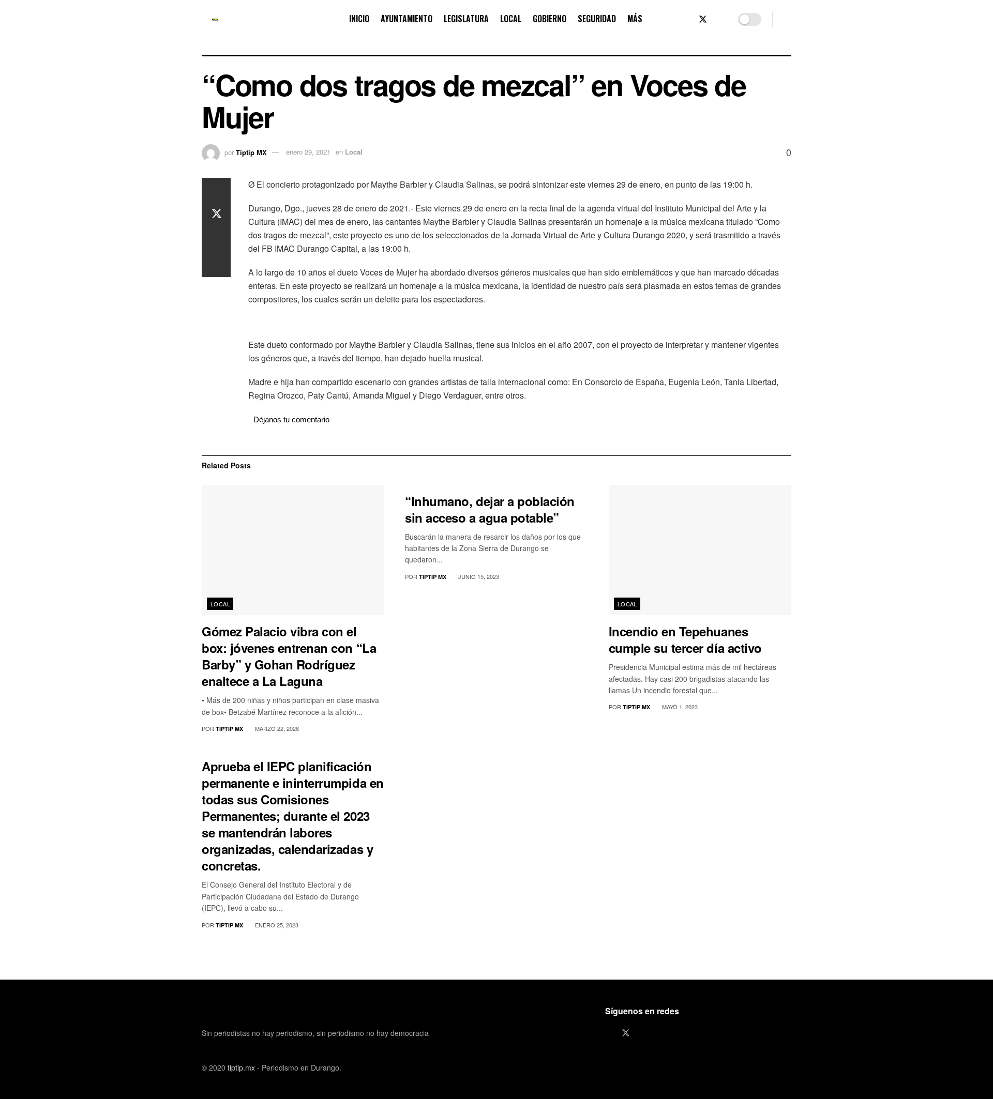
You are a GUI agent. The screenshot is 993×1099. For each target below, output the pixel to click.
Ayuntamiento (406, 18)
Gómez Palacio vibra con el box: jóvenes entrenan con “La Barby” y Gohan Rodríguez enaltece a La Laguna (289, 656)
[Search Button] (787, 19)
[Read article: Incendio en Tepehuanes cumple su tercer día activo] (700, 550)
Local (510, 18)
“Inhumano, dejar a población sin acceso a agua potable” (490, 509)
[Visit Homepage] (215, 19)
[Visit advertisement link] (519, 323)
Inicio (359, 18)
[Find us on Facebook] (685, 19)
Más (634, 18)
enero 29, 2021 (308, 152)
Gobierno (549, 18)
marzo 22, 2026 (276, 728)
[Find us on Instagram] (720, 19)
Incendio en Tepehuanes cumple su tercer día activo (685, 639)
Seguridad (597, 18)
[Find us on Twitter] (703, 19)
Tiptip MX (251, 152)
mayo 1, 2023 (679, 707)
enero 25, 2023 (275, 925)
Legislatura (466, 18)
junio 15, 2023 (478, 576)
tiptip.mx (241, 1067)
